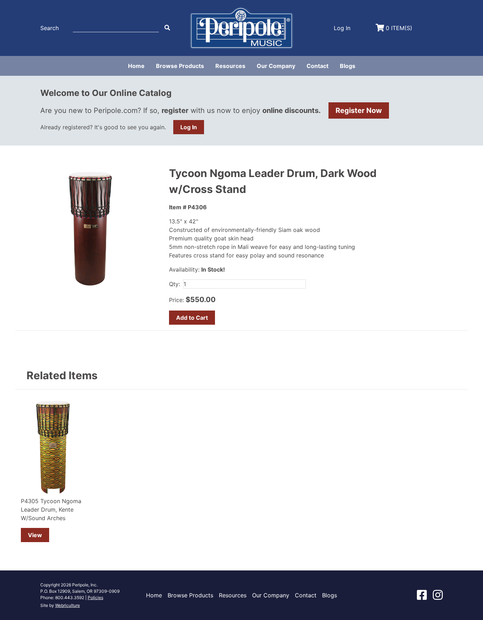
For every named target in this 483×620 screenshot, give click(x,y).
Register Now (359, 110)
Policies (95, 597)
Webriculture (67, 605)
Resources (230, 65)
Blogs (347, 65)
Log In (188, 127)
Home (136, 65)
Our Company (276, 65)
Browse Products (180, 65)
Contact (317, 65)
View (35, 535)
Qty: (174, 284)
